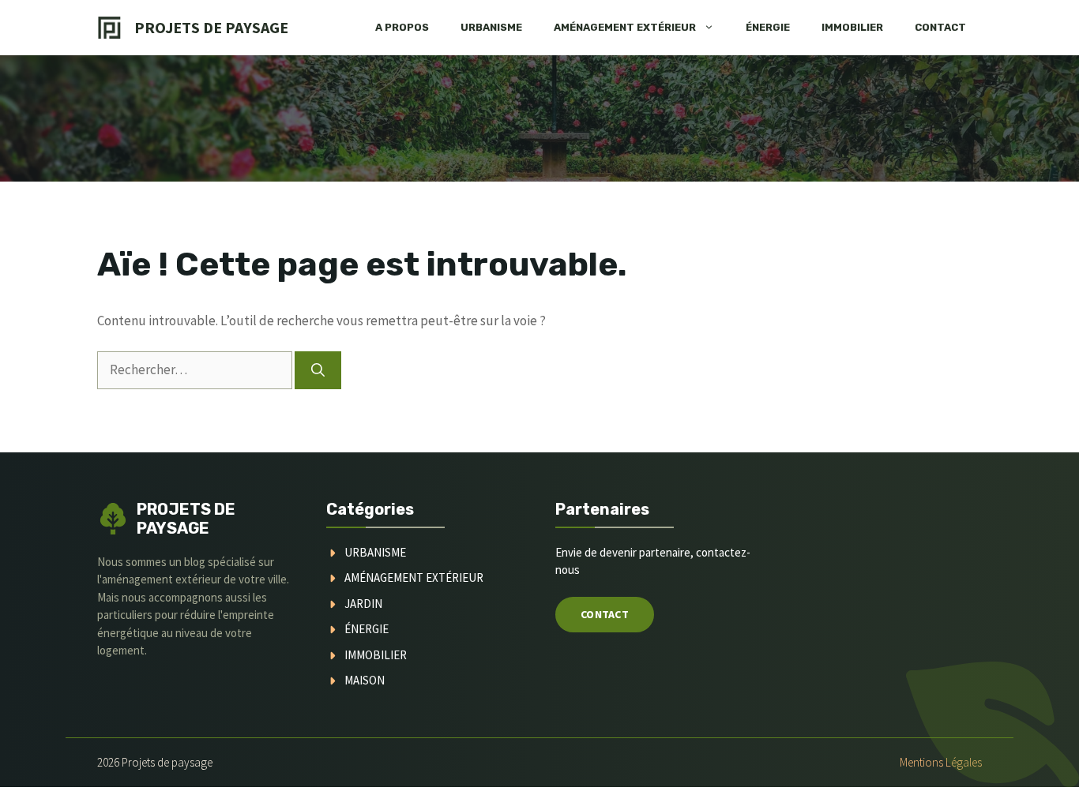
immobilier (375, 654)
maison (364, 680)
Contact (940, 27)
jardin (363, 603)
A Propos (402, 27)
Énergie (768, 27)
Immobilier (852, 27)
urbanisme (375, 552)
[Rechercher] (318, 370)
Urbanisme (491, 27)
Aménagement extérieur (625, 27)
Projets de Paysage (211, 27)
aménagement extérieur (413, 577)
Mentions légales (941, 762)
